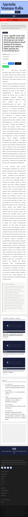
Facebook (11, 63)
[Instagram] (11, 468)
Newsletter (3, 488)
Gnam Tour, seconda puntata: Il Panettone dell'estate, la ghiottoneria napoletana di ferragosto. (13, 335)
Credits (2, 502)
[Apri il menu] (14, 16)
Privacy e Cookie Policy (6, 499)
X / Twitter (18, 63)
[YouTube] (2, 468)
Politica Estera (4, 474)
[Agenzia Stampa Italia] (14, 8)
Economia (3, 476)
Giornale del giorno (5, 490)
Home (2, 23)
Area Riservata (4, 493)
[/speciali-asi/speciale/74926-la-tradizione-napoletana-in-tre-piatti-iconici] (14, 346)
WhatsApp (5, 66)
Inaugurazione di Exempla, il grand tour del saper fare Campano (13, 371)
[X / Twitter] (5, 468)
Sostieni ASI (3, 495)
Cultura (2, 479)
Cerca (17, 12)
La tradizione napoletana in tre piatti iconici (13, 354)
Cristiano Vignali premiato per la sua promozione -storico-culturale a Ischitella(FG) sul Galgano (13, 399)
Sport (2, 484)
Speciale (6, 23)
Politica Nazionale (5, 471)
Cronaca (3, 481)
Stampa (6, 59)
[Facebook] (8, 468)
